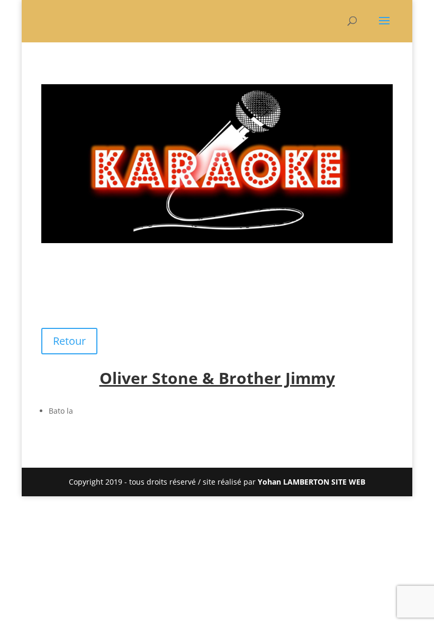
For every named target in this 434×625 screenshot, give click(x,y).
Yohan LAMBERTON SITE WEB (311, 482)
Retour (69, 341)
